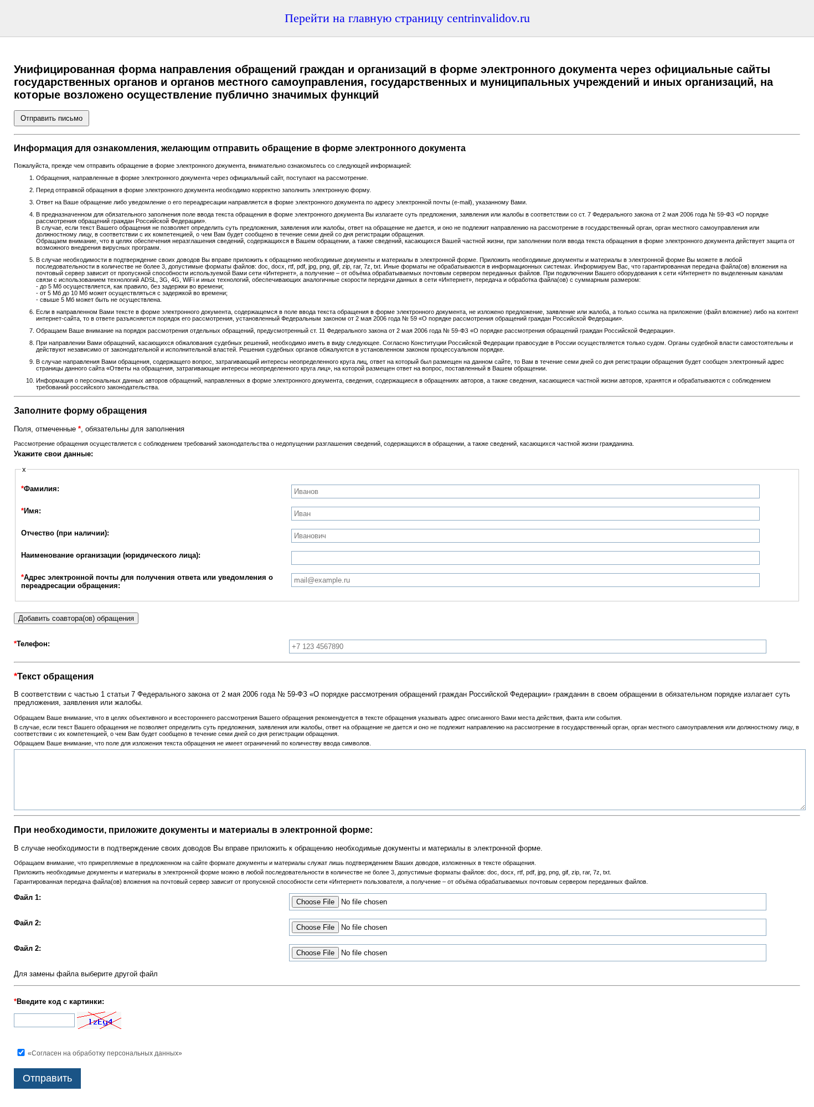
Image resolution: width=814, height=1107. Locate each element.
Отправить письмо (51, 118)
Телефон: (32, 644)
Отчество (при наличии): (65, 533)
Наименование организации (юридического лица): (110, 555)
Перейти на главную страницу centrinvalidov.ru (407, 18)
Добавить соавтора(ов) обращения (76, 618)
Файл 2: (27, 923)
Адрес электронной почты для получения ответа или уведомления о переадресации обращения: (147, 581)
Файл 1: (27, 897)
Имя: (31, 511)
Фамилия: (40, 489)
